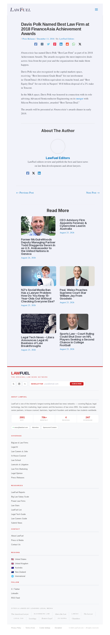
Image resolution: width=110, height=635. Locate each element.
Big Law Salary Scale (20, 497)
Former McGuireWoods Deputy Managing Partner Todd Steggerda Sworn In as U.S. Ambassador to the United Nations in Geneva (38, 247)
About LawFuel (17, 536)
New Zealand (18, 572)
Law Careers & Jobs (19, 451)
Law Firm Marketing (19, 469)
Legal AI (14, 447)
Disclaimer (58, 628)
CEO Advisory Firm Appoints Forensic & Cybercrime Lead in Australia (73, 224)
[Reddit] (67, 44)
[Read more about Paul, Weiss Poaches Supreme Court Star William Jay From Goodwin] (77, 275)
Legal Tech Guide (18, 514)
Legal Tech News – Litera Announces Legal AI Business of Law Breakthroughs (37, 342)
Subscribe (77, 384)
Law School (16, 460)
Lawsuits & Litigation (19, 464)
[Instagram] (42, 44)
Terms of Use (30, 628)
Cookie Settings (44, 628)
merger (79, 98)
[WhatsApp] (73, 44)
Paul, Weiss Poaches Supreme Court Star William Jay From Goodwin (73, 294)
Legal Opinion (16, 473)
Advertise (35, 427)
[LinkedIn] (19, 384)
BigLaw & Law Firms (19, 443)
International (18, 576)
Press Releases (28, 38)
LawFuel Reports (18, 492)
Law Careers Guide (19, 518)
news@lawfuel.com (21, 427)
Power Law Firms (18, 501)
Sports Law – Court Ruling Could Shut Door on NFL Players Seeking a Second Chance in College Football (77, 339)
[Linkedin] (61, 44)
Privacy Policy (16, 628)
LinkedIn (14, 593)
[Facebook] (35, 44)
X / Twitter (15, 589)
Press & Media (17, 540)
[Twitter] (48, 44)
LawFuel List (16, 510)
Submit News (16, 523)
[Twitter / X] (79, 44)
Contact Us (15, 544)
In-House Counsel (18, 456)
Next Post (93, 192)
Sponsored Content (49, 427)
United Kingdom (19, 563)
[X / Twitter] (13, 384)
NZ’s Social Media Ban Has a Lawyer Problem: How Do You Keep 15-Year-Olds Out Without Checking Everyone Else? (38, 295)
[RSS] (25, 384)
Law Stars (15, 505)
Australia (16, 567)
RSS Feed (15, 598)
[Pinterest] (54, 44)
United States (18, 559)
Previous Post (25, 192)
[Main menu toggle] (96, 9)
